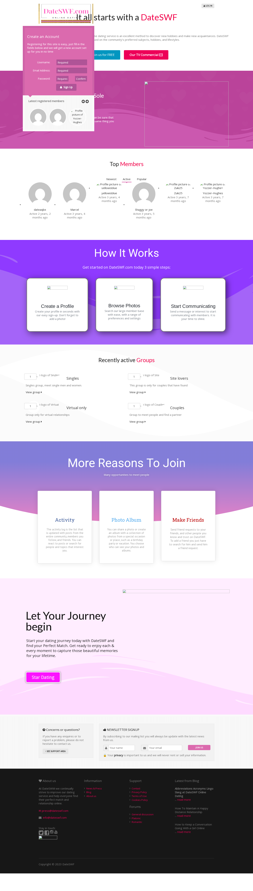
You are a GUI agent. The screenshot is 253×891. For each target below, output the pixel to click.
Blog (88, 792)
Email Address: (41, 70)
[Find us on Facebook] (46, 833)
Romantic (137, 822)
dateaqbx (40, 209)
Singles (72, 378)
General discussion (143, 814)
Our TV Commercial (144, 55)
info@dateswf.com (55, 817)
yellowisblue (109, 193)
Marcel (74, 209)
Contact (136, 788)
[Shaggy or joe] (143, 204)
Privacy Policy (139, 792)
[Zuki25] (178, 188)
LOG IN (208, 5)
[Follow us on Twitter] (41, 833)
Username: (43, 62)
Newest (111, 179)
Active (127, 179)
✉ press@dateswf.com (53, 811)
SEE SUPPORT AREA (56, 751)
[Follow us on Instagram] (51, 832)
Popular (142, 179)
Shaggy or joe (144, 209)
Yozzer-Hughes (213, 193)
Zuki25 (178, 193)
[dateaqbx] (40, 204)
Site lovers (179, 378)
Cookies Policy (140, 800)
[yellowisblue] (109, 188)
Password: (44, 78)
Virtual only (76, 407)
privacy (118, 755)
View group (33, 392)
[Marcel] (74, 204)
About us (91, 796)
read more (184, 799)
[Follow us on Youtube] (55, 832)
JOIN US (199, 747)
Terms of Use (139, 796)
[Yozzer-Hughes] (213, 188)
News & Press (94, 788)
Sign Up (67, 87)
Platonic (136, 818)
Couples (177, 407)
